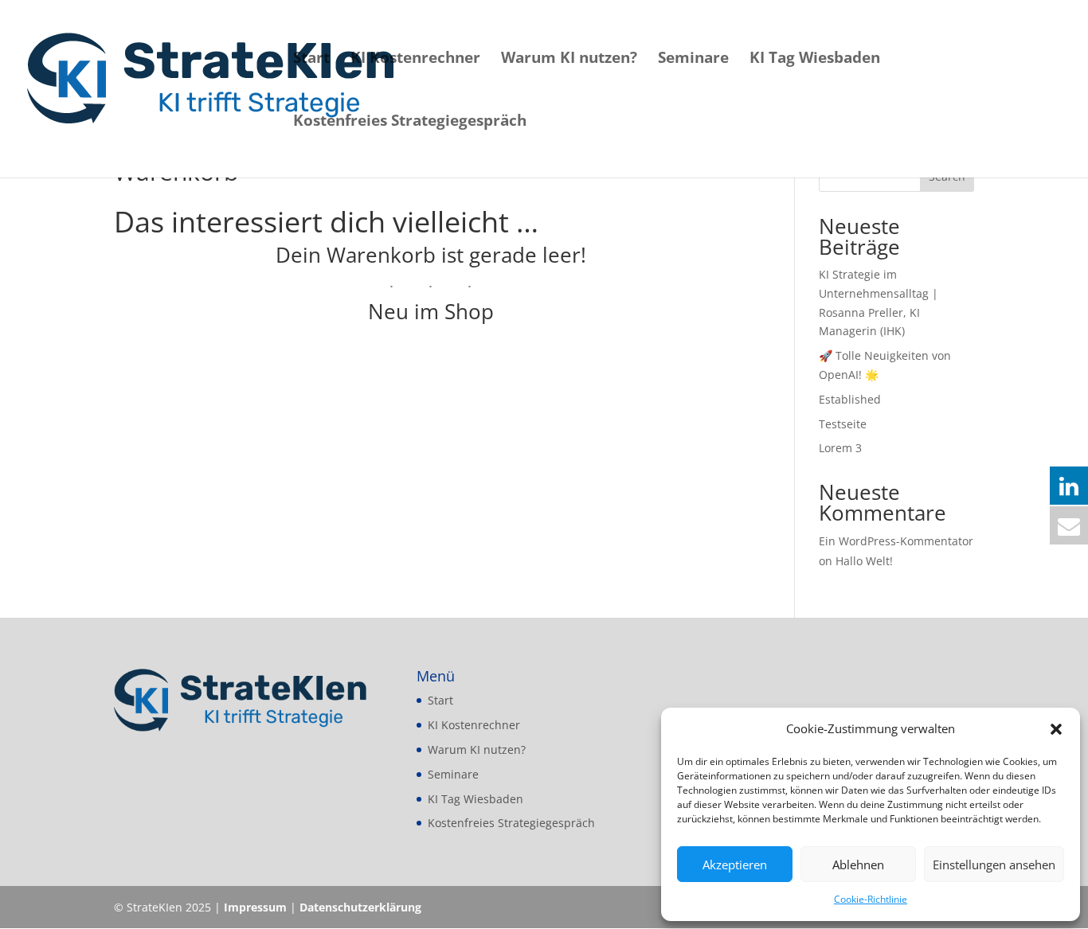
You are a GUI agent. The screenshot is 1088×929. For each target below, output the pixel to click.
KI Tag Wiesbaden (814, 60)
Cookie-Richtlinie (870, 899)
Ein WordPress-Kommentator (896, 540)
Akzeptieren (735, 864)
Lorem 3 (840, 447)
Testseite (843, 423)
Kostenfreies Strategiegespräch (409, 123)
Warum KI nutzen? (569, 60)
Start (311, 60)
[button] (1056, 729)
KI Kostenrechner (415, 60)
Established (850, 399)
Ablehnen (858, 864)
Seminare (693, 60)
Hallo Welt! (864, 560)
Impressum (255, 907)
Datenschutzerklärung (360, 907)
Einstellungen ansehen (994, 864)
